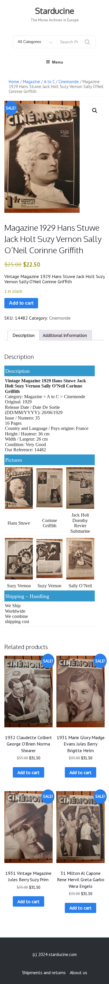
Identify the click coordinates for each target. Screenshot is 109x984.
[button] (95, 110)
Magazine (31, 81)
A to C (49, 81)
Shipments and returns (44, 972)
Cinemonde (68, 81)
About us (78, 972)
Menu (57, 62)
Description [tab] (23, 335)
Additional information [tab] (65, 335)
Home (14, 81)
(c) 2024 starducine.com (55, 954)
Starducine (54, 10)
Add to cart (21, 303)
